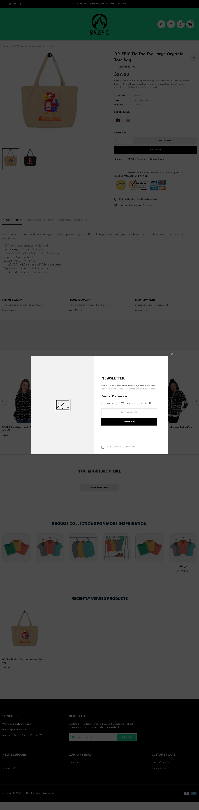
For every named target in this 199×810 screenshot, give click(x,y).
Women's (126, 403)
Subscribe (129, 422)
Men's (110, 403)
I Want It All (145, 403)
